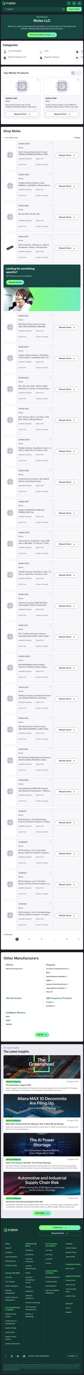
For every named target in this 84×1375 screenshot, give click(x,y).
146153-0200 (23, 563)
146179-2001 (23, 687)
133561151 (22, 811)
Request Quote (74, 9)
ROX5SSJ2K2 (23, 378)
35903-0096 (23, 471)
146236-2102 (23, 409)
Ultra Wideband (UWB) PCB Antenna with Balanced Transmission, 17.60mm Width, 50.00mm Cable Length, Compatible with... (34, 790)
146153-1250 (23, 718)
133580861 (22, 842)
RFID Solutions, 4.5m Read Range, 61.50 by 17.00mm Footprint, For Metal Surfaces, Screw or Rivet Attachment (34, 821)
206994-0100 (24, 440)
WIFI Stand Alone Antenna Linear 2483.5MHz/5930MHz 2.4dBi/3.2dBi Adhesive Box (33, 728)
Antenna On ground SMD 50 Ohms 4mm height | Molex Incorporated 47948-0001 (32, 604)
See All (40, 1035)
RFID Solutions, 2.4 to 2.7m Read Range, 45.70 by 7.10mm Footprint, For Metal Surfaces (34, 882)
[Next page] (78, 939)
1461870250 (23, 749)
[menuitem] (17, 939)
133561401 (22, 904)
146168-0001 (23, 502)
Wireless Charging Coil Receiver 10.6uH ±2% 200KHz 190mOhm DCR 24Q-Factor (34, 697)
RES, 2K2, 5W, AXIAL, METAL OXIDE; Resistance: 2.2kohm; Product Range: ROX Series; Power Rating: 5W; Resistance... (33, 387)
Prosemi (71, 1356)
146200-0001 (23, 533)
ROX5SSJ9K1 (23, 206)
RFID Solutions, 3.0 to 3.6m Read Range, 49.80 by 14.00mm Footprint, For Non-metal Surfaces (33, 852)
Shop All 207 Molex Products (40, 35)
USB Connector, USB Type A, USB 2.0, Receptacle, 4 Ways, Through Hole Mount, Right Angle (33, 246)
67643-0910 (23, 237)
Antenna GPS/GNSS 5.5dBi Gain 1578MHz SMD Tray (31, 511)
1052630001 (23, 347)
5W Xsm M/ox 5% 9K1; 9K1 (29, 214)
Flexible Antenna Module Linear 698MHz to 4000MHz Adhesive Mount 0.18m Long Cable (62, 106)
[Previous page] (5, 939)
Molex (7, 101)
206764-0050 (24, 656)
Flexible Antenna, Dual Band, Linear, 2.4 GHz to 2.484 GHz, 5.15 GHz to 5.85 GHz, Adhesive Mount (34, 449)
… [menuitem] (54, 939)
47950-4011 (23, 625)
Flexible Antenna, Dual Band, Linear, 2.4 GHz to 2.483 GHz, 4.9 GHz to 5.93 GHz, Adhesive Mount (34, 573)
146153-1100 (23, 316)
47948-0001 (23, 594)
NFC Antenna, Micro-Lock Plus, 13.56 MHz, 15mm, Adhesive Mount (33, 418)
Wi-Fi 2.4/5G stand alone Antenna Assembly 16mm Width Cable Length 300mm (33, 635)
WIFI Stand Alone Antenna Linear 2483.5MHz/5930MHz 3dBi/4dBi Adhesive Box (32, 325)
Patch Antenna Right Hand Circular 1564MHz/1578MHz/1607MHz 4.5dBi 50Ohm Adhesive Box (21, 106)
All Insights (40, 1213)
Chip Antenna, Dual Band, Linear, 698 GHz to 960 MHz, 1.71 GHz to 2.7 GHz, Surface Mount (34, 542)
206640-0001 (11, 98)
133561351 (22, 873)
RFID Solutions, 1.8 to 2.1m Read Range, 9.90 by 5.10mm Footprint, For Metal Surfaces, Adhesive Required (34, 913)
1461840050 (23, 780)
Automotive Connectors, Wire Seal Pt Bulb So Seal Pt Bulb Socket (33, 480)
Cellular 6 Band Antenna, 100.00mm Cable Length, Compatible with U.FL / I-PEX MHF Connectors (34, 356)
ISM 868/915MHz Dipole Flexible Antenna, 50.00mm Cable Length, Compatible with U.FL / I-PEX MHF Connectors (32, 666)
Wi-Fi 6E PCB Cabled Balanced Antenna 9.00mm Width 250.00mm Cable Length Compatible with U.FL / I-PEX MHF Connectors (34, 759)
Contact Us (57, 1227)
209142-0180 (51, 98)
